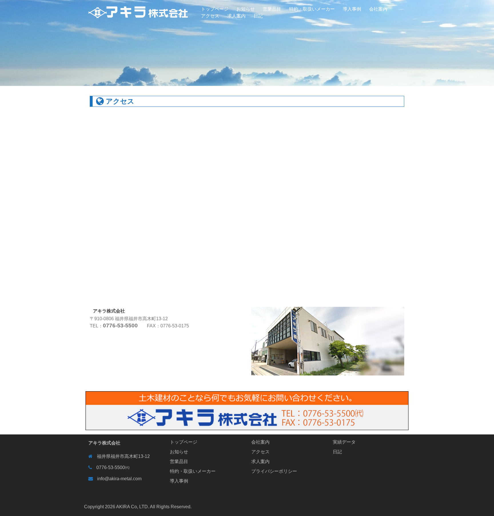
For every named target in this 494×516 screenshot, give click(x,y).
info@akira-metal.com (119, 478)
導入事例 (352, 9)
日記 (258, 15)
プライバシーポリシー (274, 471)
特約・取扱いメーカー (312, 9)
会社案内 (378, 9)
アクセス (210, 15)
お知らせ (245, 9)
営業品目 (272, 9)
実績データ (344, 442)
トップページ (214, 9)
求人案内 (236, 15)
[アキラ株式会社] (138, 9)
